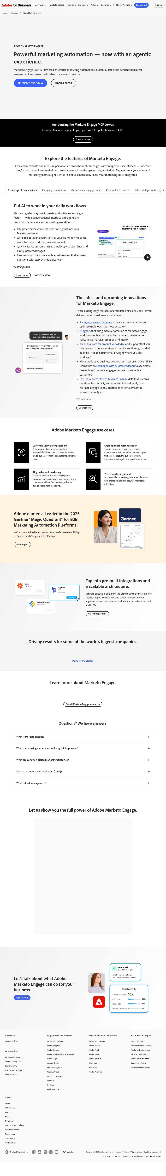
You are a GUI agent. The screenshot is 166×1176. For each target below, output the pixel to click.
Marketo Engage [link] (57, 5)
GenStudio (51, 1085)
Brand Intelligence (54, 1067)
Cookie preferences (151, 1152)
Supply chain (10, 1134)
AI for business (11, 1074)
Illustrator (93, 1063)
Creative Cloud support (140, 1059)
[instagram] (39, 1152)
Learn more (83, 139)
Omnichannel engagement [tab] (86, 190)
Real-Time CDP (53, 1089)
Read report (22, 544)
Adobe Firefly (94, 1050)
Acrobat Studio (53, 1063)
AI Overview (10, 1108)
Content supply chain (13, 1061)
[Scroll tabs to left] (2, 190)
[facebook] (34, 1152)
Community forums (139, 1063)
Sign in (158, 5)
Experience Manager (55, 1076)
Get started (141, 5)
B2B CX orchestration (13, 1070)
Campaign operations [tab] (54, 190)
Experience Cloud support (141, 1054)
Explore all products (55, 1041)
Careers (8, 1112)
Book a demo (63, 83)
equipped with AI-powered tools (116, 366)
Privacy (126, 1152)
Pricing (93, 5)
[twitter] (45, 1152)
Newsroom (9, 1121)
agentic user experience (98, 322)
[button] (147, 257)
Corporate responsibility (14, 1125)
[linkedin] (51, 1152)
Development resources (140, 1067)
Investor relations (12, 1130)
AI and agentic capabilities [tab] (22, 190)
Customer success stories (141, 1045)
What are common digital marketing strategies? (42, 759)
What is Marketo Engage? (30, 736)
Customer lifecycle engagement (50, 445)
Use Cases (82, 5)
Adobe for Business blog (140, 1050)
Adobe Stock (94, 1054)
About (7, 1103)
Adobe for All (10, 1143)
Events (7, 1116)
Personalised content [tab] (117, 190)
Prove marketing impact (117, 474)
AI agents (85, 331)
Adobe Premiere (95, 1072)
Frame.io (50, 1080)
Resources (105, 5)
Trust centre (10, 1138)
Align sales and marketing (47, 472)
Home (4, 13)
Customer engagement (14, 1057)
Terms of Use (136, 1152)
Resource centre (137, 1041)
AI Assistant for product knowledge (104, 344)
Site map (106, 1156)
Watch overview (32, 83)
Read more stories (83, 660)
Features (70, 5)
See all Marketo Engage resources (83, 704)
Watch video (42, 275)
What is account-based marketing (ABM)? (39, 771)
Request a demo (11, 1041)
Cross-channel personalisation (120, 445)
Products (14, 13)
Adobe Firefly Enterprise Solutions (60, 1054)
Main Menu (40, 5)
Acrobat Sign (52, 1059)
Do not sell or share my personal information (130, 1156)
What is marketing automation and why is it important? (47, 748)
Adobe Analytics (53, 1045)
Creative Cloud (53, 1072)
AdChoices (157, 1156)
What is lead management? (31, 783)
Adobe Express (53, 1050)
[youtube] (56, 1152)
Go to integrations (97, 613)
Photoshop (93, 1067)
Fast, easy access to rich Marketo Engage (104, 379)
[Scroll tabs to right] (163, 190)
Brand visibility (11, 1066)
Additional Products (121, 5)
